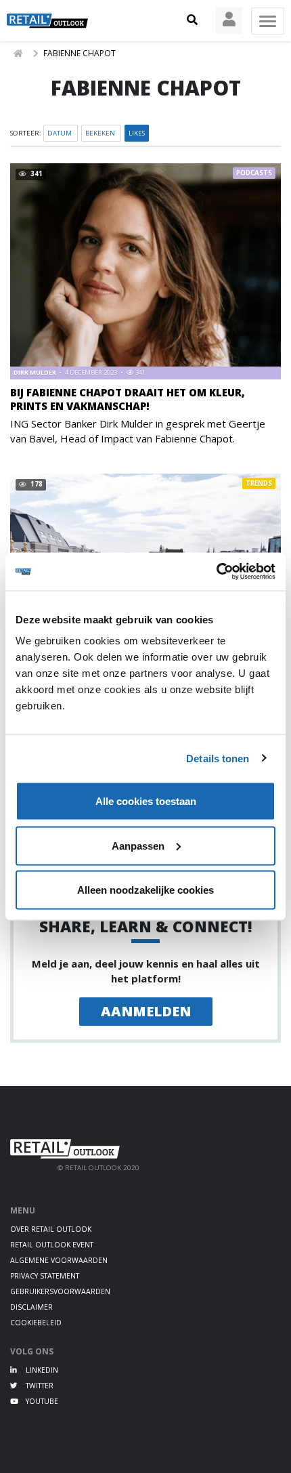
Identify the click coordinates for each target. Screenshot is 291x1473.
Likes (137, 133)
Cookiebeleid (36, 1322)
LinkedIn (41, 1370)
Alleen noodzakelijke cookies (145, 890)
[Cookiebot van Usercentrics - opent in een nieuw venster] (216, 572)
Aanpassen (138, 845)
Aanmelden (146, 1011)
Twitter (38, 1385)
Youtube (41, 1401)
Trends (259, 483)
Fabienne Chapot (79, 53)
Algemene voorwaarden (59, 1260)
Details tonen (217, 758)
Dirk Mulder (36, 372)
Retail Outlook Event (51, 1244)
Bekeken (101, 133)
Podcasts (254, 173)
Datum (60, 133)
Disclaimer (31, 1307)
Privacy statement (44, 1276)
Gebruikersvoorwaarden (60, 1291)
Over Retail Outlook (50, 1229)
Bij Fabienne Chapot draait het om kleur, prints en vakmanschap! (127, 399)
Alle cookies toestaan (145, 801)
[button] (192, 20)
